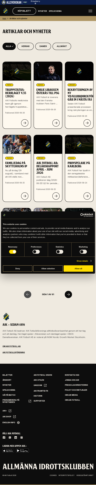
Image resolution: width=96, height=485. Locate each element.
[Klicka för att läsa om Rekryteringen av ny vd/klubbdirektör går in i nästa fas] (87, 123)
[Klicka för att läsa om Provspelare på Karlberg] (87, 196)
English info (8, 422)
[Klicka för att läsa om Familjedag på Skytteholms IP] (24, 196)
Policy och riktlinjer (76, 390)
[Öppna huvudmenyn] (90, 11)
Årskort (6, 380)
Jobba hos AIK (72, 380)
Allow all (78, 268)
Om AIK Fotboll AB (11, 346)
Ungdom (38, 385)
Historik (38, 396)
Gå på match (8, 395)
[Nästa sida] (68, 294)
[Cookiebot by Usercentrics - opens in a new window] (82, 215)
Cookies (53, 475)
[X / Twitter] (9, 437)
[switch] (36, 252)
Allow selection (48, 268)
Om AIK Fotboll (72, 400)
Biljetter (7, 375)
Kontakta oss (72, 375)
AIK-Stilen (39, 380)
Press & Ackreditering (76, 385)
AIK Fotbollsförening (13, 352)
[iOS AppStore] (8, 451)
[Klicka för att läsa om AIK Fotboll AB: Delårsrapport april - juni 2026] (56, 196)
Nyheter (42, 11)
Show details (82, 261)
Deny (17, 268)
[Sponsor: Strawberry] (35, 3)
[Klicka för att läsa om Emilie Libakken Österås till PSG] (56, 123)
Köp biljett (24, 11)
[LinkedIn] (15, 437)
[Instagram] (21, 437)
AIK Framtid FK (41, 391)
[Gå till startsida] (5, 11)
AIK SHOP (6, 417)
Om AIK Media (71, 395)
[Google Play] (22, 451)
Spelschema (55, 11)
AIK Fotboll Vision (43, 375)
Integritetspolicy (66, 475)
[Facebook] (4, 437)
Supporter (39, 401)
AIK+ (4, 411)
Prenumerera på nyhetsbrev (10, 401)
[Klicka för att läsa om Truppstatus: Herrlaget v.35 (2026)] (24, 123)
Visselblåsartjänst (85, 475)
